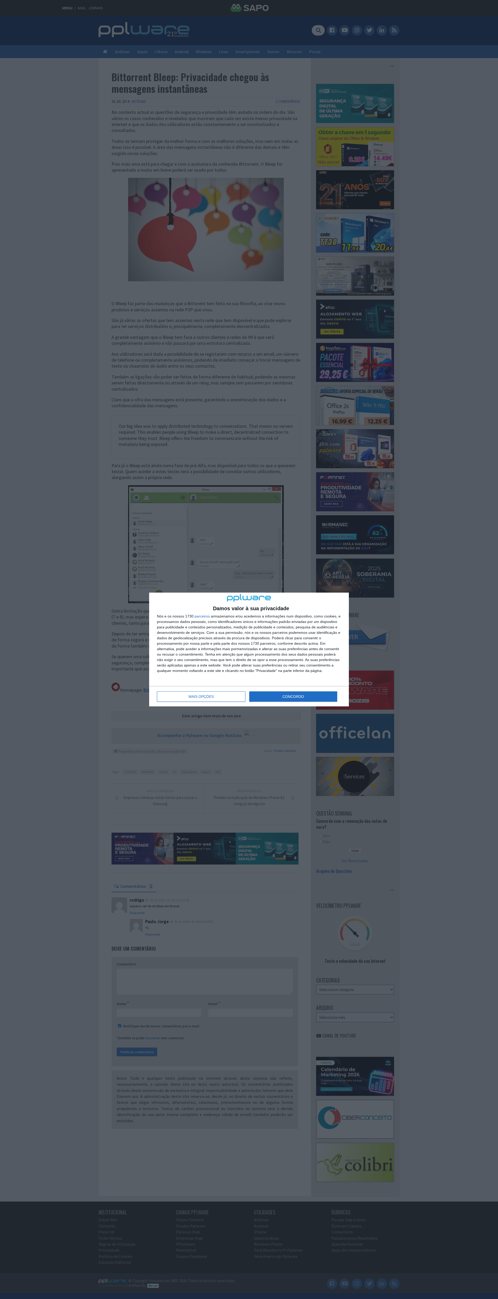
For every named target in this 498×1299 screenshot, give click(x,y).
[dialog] (249, 649)
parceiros (202, 616)
